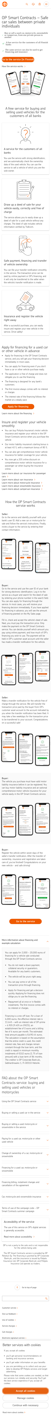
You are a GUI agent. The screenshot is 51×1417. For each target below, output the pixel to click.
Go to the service (25, 921)
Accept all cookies (25, 1390)
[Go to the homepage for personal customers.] (4, 4)
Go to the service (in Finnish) (18, 59)
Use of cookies (8, 1320)
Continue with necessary (25, 1405)
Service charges (8, 1326)
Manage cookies (25, 1398)
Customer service (9, 1308)
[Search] (26, 4)
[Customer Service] (33, 4)
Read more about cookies (13, 1412)
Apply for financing (18, 406)
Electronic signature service (13, 1338)
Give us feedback (9, 1314)
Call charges (7, 1332)
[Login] (39, 4)
